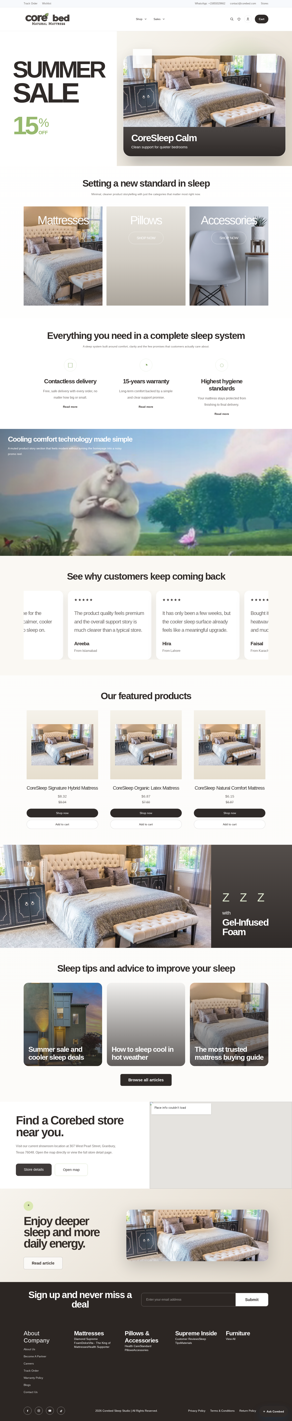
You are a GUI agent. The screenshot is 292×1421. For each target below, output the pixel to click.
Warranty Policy (33, 1377)
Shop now (62, 813)
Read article (43, 1263)
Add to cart (62, 824)
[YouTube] (50, 1411)
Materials (186, 1342)
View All (230, 1338)
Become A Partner (35, 1356)
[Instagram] (39, 1411)
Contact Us (31, 1392)
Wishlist (46, 3)
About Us (29, 1349)
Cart (261, 19)
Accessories (140, 1350)
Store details (34, 1170)
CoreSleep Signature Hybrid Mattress (62, 788)
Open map (71, 1170)
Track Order (30, 3)
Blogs (27, 1384)
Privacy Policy (196, 1410)
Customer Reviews (187, 1338)
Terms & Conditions (222, 1410)
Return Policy (247, 1410)
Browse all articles (146, 1080)
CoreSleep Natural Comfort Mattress (230, 788)
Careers (29, 1363)
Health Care (132, 1346)
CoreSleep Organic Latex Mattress (146, 788)
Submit (252, 1299)
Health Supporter (98, 1346)
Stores (264, 3)
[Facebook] (28, 1411)
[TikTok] (61, 1411)
